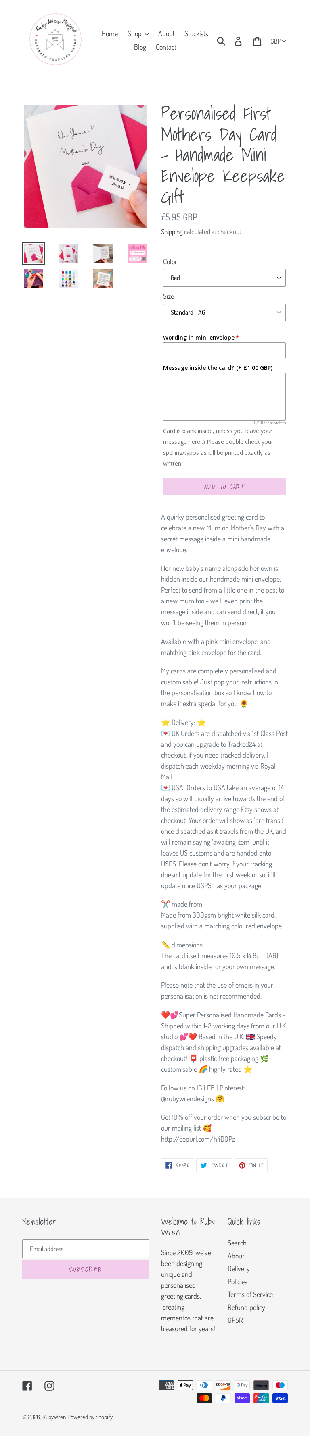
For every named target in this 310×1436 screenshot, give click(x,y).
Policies (237, 1281)
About (236, 1255)
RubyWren (54, 1417)
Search (237, 1242)
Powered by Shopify (90, 1417)
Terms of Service (250, 1294)
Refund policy (246, 1307)
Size (168, 296)
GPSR (235, 1320)
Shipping (172, 231)
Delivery (239, 1268)
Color (170, 261)
